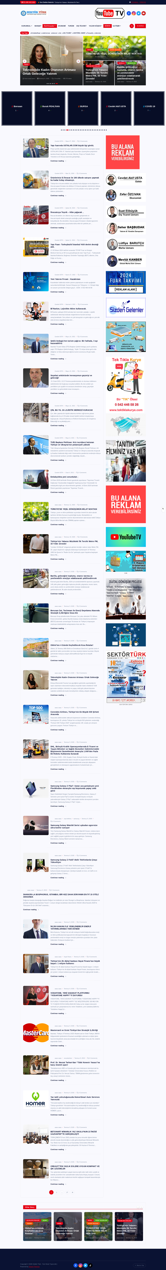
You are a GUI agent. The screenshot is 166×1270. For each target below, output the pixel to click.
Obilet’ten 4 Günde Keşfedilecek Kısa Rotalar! (72, 645)
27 (67, 1192)
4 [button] (54, 83)
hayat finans (67, 956)
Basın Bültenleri (93, 66)
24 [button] (103, 130)
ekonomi (54, 33)
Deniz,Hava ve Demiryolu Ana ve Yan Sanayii (83, 107)
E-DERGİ (140, 26)
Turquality (90, 33)
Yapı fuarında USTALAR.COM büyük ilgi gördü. (72, 145)
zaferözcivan (46, 33)
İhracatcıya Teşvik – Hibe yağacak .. (67, 212)
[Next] (141, 1207)
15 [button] (87, 130)
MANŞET (38, 26)
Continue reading (57, 161)
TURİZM (71, 26)
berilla (27, 60)
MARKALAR (37, 60)
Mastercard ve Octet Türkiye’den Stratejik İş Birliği (74, 1030)
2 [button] (49, 83)
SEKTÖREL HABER (79, 33)
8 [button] (75, 130)
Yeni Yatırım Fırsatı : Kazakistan (65, 279)
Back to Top (140, 1265)
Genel (89, 50)
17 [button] (90, 130)
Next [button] (78, 61)
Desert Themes (34, 1266)
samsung (76, 818)
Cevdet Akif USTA (18, 106)
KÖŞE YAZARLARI (101, 50)
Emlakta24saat (36, 33)
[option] (51, 60)
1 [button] (47, 83)
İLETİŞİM (116, 26)
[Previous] (138, 1207)
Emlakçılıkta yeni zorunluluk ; (64, 477)
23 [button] (101, 130)
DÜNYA (107, 26)
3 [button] (50, 83)
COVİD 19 (51, 106)
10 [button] (78, 130)
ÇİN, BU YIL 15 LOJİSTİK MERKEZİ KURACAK (72, 410)
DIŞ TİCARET (81, 26)
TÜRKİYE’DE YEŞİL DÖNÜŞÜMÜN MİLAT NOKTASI (114, 53)
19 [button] (94, 130)
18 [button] (92, 130)
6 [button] (57, 83)
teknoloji (98, 33)
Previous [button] (25, 61)
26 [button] (106, 130)
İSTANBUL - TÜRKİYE (138, 2)
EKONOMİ (62, 26)
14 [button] (85, 130)
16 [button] (89, 130)
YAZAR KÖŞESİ (95, 26)
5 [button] (55, 83)
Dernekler (117, 106)
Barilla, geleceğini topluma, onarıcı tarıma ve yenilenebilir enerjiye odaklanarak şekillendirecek (49, 69)
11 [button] (80, 130)
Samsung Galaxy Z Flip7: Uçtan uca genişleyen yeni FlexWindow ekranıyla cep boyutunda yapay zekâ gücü (75, 788)
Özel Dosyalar (49, 26)
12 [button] (82, 130)
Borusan (121, 1221)
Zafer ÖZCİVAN (115, 50)
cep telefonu (68, 818)
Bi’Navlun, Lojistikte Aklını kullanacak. (68, 309)
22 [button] (99, 130)
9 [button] (77, 130)
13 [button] (84, 130)
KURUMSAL (26, 26)
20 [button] (96, 130)
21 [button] (97, 130)
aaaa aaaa (31, 78)
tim (60, 33)
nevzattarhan (68, 1058)
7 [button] (73, 130)
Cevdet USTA (59, 141)
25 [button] (104, 130)
